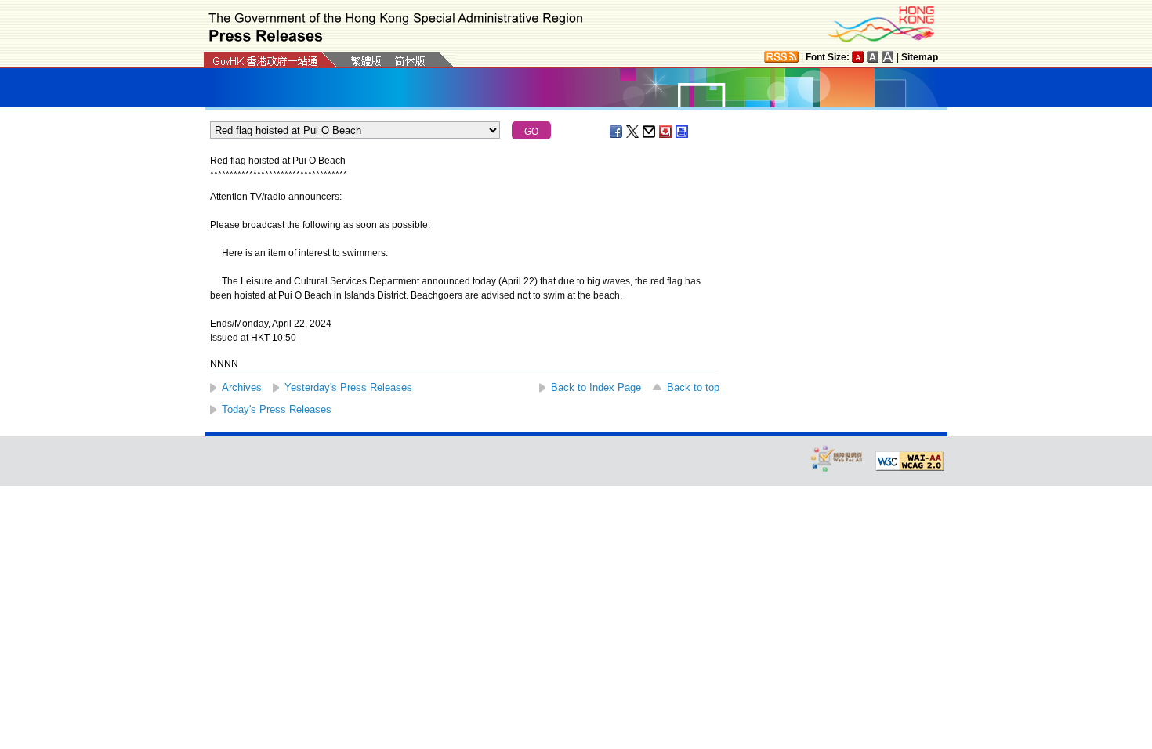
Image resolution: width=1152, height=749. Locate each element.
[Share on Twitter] (633, 131)
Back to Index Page (596, 387)
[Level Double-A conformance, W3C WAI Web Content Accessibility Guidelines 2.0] (909, 461)
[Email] (650, 131)
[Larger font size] (873, 57)
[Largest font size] (888, 57)
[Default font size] (858, 57)
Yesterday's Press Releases (348, 387)
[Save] (666, 131)
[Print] (683, 131)
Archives (242, 387)
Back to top (693, 387)
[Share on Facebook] (617, 131)
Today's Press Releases (276, 409)
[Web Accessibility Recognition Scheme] (837, 458)
